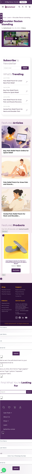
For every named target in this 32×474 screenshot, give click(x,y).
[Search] (19, 7)
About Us (6, 417)
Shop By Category (6, 294)
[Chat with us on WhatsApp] (4, 470)
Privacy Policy (5, 307)
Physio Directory (19, 291)
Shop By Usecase (6, 291)
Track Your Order (19, 294)
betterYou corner (9, 429)
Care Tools (6, 413)
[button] (16, 38)
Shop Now (23, 2)
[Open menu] (2, 6)
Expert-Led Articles (20, 289)
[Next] (30, 2)
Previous (4, 231)
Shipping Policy (6, 303)
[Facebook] (20, 318)
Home (4, 17)
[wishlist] (26, 7)
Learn (9, 17)
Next (3, 275)
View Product (16, 270)
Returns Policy (5, 305)
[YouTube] (26, 318)
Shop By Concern (6, 289)
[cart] (29, 7)
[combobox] (16, 453)
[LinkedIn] (23, 318)
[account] (23, 7)
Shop (5, 421)
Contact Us (18, 296)
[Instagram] (16, 318)
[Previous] (1, 2)
